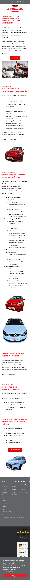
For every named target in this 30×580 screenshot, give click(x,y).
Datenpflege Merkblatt (7, 529)
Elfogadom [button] (15, 576)
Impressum (14, 529)
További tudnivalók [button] (8, 571)
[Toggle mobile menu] (27, 9)
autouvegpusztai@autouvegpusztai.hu (13, 517)
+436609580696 (7, 512)
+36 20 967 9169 (20, 2)
